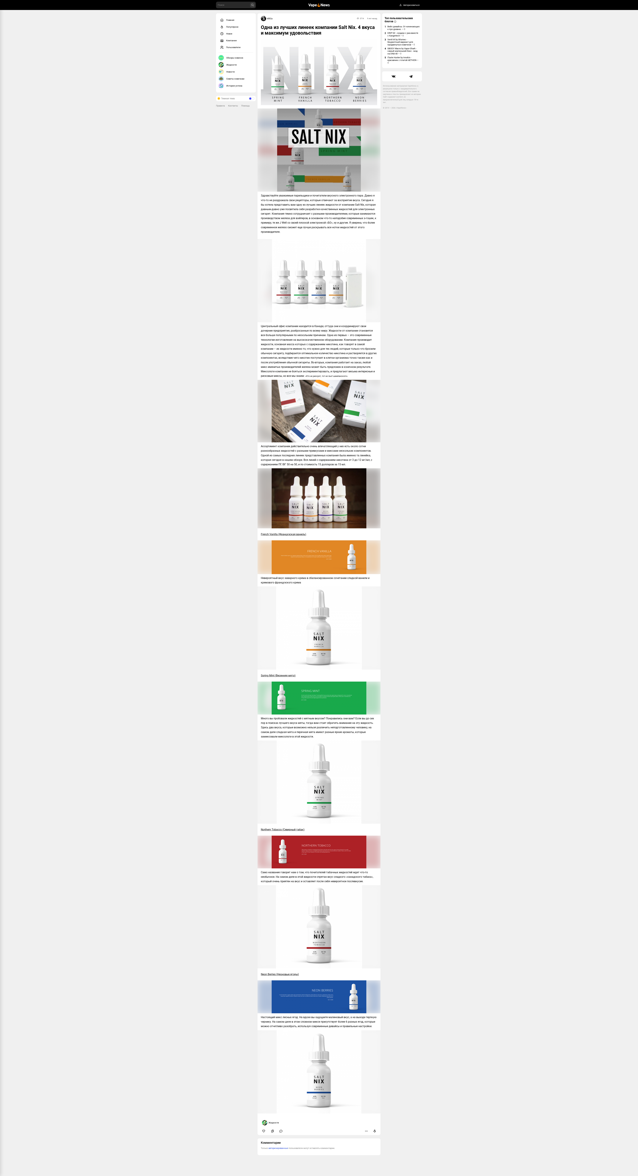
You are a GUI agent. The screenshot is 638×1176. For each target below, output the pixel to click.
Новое (229, 33)
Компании (231, 40)
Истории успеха (234, 86)
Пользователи (233, 47)
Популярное (232, 27)
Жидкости (231, 65)
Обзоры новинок (234, 58)
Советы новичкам (235, 79)
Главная (230, 20)
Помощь (245, 105)
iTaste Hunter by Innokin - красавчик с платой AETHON (402, 60)
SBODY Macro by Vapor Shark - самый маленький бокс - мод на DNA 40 (402, 51)
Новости (230, 72)
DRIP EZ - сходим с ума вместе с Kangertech (402, 34)
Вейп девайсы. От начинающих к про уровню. (403, 27)
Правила (220, 105)
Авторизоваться (411, 5)
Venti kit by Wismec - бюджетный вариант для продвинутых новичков (401, 42)
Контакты (233, 105)
